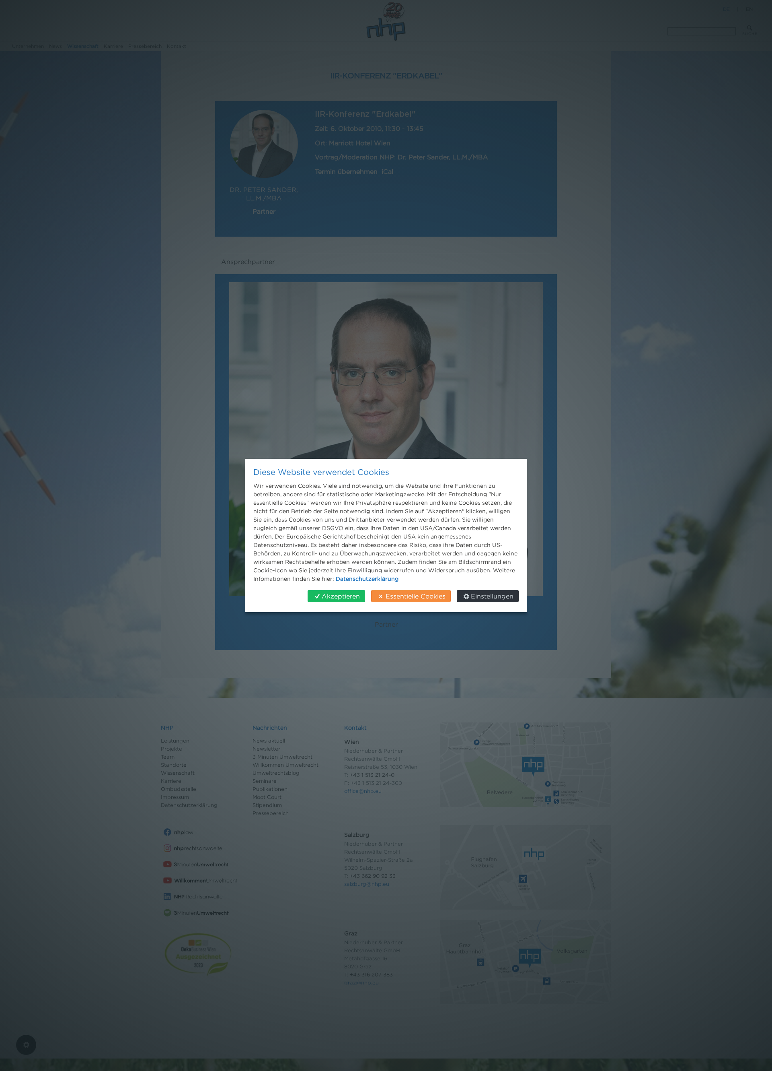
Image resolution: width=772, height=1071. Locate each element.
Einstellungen (492, 596)
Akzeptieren (341, 596)
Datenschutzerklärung (367, 579)
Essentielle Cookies (416, 596)
